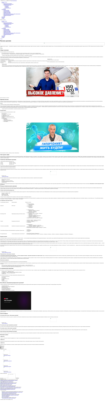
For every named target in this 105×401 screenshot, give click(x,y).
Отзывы (3, 18)
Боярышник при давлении (7, 366)
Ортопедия (6, 6)
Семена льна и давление (7, 355)
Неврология (7, 5)
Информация (4, 9)
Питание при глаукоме (5, 176)
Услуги (3, 2)
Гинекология (7, 7)
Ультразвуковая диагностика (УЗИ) (8, 4)
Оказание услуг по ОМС (7, 13)
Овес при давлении (4, 323)
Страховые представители (7, 15)
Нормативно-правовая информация (9, 14)
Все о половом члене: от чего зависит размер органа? (7, 386)
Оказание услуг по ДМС (7, 12)
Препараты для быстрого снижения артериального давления (8, 380)
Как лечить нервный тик (5, 396)
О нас (4, 35)
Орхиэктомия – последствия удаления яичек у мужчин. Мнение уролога (10, 387)
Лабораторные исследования (8, 3)
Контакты (3, 17)
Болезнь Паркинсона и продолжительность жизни (9, 393)
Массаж (5, 8)
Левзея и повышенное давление (6, 252)
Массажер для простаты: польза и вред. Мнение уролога (8, 383)
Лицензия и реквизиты (7, 11)
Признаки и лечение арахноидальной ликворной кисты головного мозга (12, 392)
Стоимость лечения (6, 10)
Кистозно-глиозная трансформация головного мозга (7, 389)
